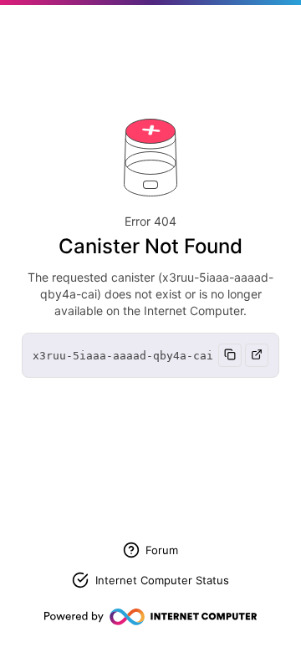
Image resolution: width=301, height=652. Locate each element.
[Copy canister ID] (230, 355)
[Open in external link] (256, 355)
